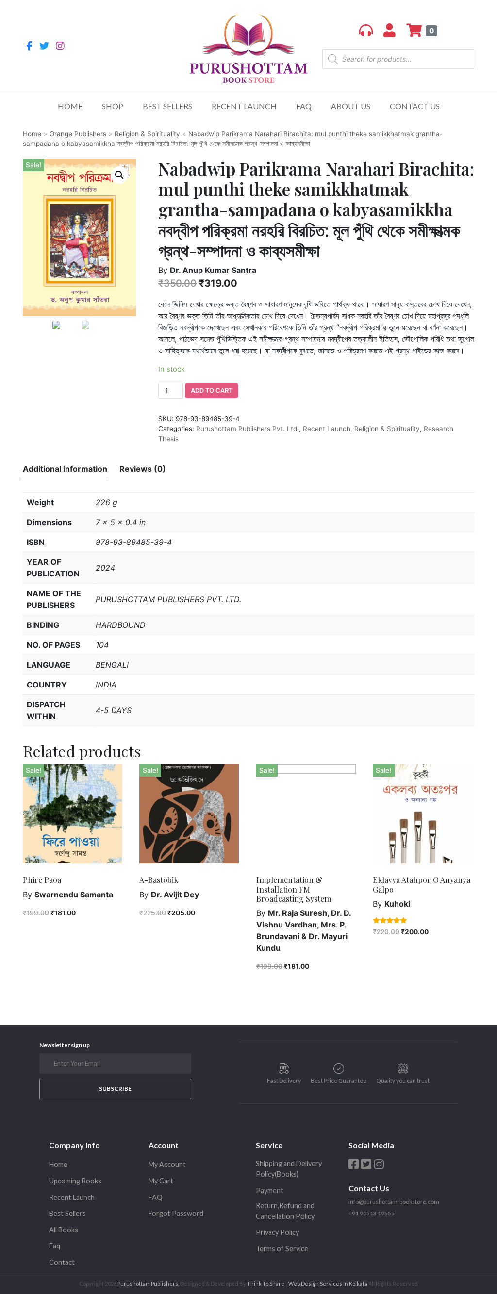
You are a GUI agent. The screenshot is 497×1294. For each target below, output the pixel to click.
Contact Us (415, 106)
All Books (63, 1230)
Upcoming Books (75, 1181)
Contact (62, 1262)
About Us (350, 106)
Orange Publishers (78, 134)
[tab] (65, 469)
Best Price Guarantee (338, 1080)
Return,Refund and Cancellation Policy (285, 1210)
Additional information (65, 469)
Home (70, 106)
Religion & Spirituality (147, 134)
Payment (269, 1190)
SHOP (112, 106)
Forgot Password (176, 1213)
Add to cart (211, 390)
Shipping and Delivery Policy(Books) (289, 1168)
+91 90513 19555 (371, 1213)
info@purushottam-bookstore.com (393, 1201)
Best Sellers (167, 106)
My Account (167, 1164)
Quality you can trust (403, 1080)
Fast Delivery (284, 1080)
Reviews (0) (142, 469)
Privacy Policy (277, 1232)
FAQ (304, 106)
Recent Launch (244, 106)
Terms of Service (282, 1249)
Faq (54, 1246)
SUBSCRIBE (115, 1088)
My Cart (161, 1181)
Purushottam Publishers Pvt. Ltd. (247, 428)
